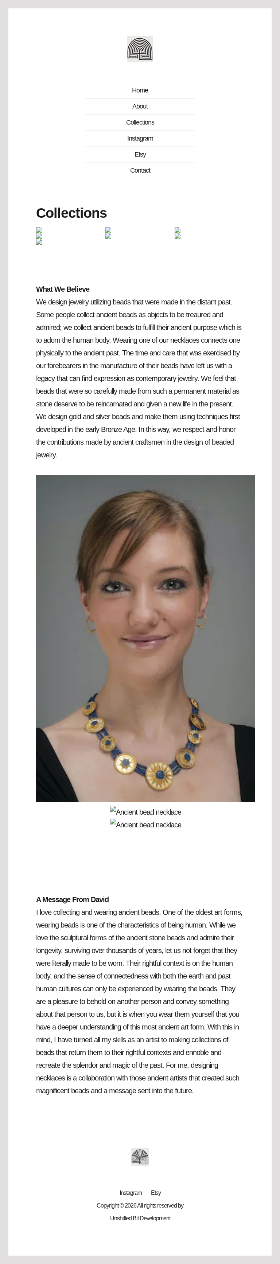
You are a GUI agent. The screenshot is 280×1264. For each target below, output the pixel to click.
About (140, 106)
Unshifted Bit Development (140, 1218)
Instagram (140, 138)
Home (140, 90)
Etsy (140, 154)
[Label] (70, 230)
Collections (140, 122)
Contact (140, 170)
